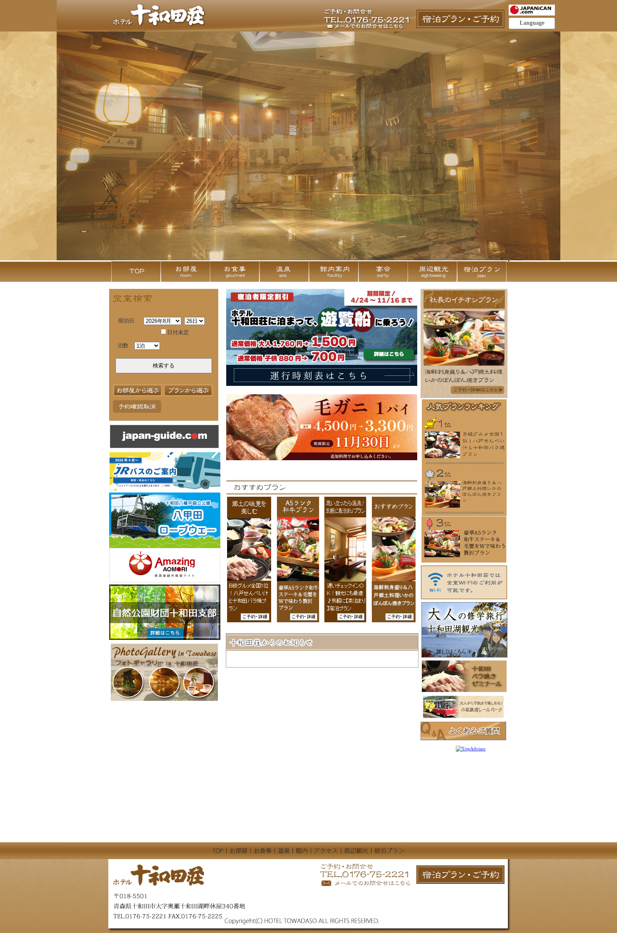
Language (532, 23)
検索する (164, 365)
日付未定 (178, 332)
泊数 (123, 346)
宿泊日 (126, 321)
